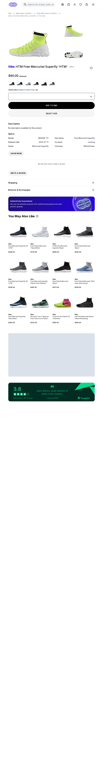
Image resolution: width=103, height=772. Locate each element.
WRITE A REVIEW (18, 173)
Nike (10, 13)
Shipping (12, 182)
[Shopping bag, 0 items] (87, 5)
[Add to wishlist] (91, 68)
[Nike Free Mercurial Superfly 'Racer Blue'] (19, 83)
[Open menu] (93, 5)
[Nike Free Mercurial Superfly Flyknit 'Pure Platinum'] (27, 83)
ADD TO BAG (51, 105)
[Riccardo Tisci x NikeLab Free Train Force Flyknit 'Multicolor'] (40, 301)
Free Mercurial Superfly (47, 13)
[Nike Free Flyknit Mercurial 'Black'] (85, 230)
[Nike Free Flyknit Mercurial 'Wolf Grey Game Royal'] (85, 266)
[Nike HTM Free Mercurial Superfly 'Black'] (35, 83)
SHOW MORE (16, 153)
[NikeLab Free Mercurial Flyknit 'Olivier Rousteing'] (43, 83)
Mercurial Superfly (24, 13)
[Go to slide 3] (85, 312)
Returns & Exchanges (19, 190)
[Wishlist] (81, 5)
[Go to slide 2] (84, 312)
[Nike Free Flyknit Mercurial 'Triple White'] (40, 230)
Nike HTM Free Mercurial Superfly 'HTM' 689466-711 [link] (27, 16)
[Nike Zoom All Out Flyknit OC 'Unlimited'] (63, 301)
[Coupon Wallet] (68, 4)
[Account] (74, 4)
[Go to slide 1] (83, 312)
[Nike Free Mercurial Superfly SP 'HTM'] (11, 83)
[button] (37, 216)
